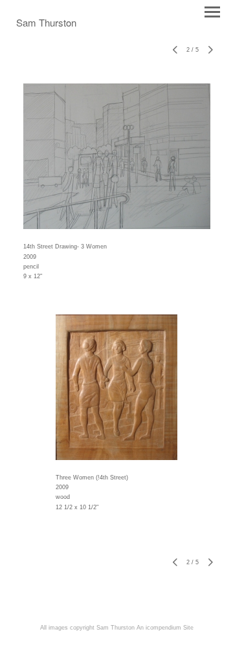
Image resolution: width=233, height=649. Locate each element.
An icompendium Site (165, 627)
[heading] (46, 24)
